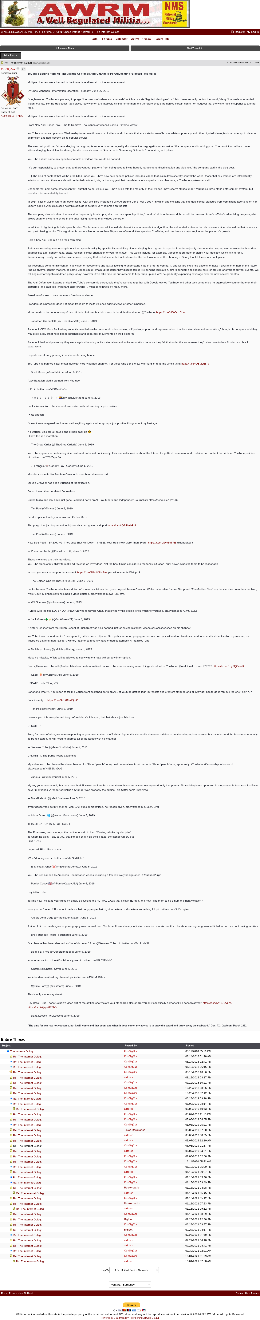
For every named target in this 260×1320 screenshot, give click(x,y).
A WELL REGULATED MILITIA (19, 31)
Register (239, 31)
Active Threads (141, 38)
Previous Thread (66, 48)
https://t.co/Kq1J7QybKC (217, 1002)
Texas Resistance (134, 1129)
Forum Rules (8, 1293)
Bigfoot (128, 1219)
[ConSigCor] (13, 91)
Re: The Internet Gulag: (27, 1056)
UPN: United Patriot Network (73, 31)
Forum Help (162, 38)
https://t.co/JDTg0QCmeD (228, 666)
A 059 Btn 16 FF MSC (12, 116)
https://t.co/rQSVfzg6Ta (195, 363)
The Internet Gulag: (22, 1051)
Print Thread (10, 55)
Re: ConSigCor (41, 62)
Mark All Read (25, 1293)
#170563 (254, 62)
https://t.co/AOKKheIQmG (62, 700)
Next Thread (193, 48)
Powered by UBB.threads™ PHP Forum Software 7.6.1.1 (130, 1318)
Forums (47, 31)
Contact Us (242, 1293)
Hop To (105, 1270)
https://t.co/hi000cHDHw (170, 312)
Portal (94, 38)
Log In (254, 31)
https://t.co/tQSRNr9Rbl (122, 525)
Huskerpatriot (132, 1187)
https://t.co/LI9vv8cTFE (162, 542)
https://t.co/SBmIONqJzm (92, 572)
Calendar (121, 38)
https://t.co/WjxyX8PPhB (42, 1007)
